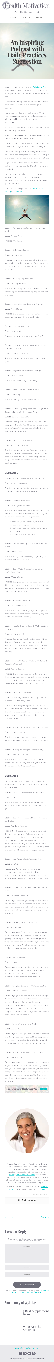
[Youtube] (29, 1200)
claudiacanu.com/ (39, 1194)
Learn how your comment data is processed (30, 1292)
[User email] (35, 1200)
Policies (29, 1348)
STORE (13, 17)
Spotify (8, 192)
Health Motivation (27, 5)
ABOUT (24, 17)
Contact (36, 1348)
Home (16, 1348)
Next (44, 1217)
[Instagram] (19, 1200)
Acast (40, 188)
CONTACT (39, 17)
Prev (10, 1217)
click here (41, 1189)
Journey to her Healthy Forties (21, 1174)
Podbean (18, 192)
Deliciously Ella (39, 87)
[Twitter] (32, 1200)
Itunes (35, 188)
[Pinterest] (25, 1200)
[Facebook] (22, 1200)
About (22, 1348)
